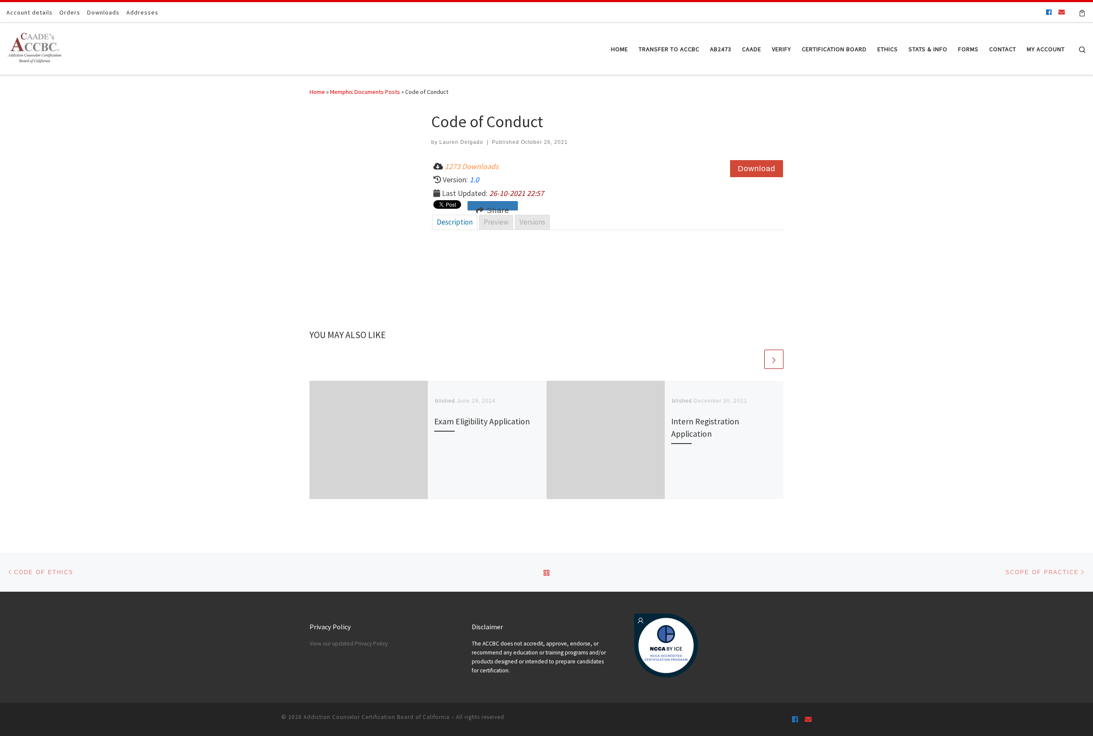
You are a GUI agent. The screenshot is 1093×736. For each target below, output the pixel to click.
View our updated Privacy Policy (349, 643)
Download (756, 168)
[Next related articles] (773, 359)
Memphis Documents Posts (365, 92)
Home (317, 92)
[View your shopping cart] (1082, 12)
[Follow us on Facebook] (1049, 12)
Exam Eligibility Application (482, 421)
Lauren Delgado (461, 142)
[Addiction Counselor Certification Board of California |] (36, 47)
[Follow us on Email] (1061, 12)
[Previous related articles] (753, 359)
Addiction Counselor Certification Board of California (377, 717)
